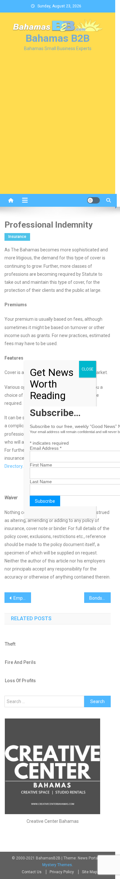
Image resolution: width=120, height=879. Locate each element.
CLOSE (87, 369)
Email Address (45, 448)
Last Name (41, 481)
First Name (41, 464)
